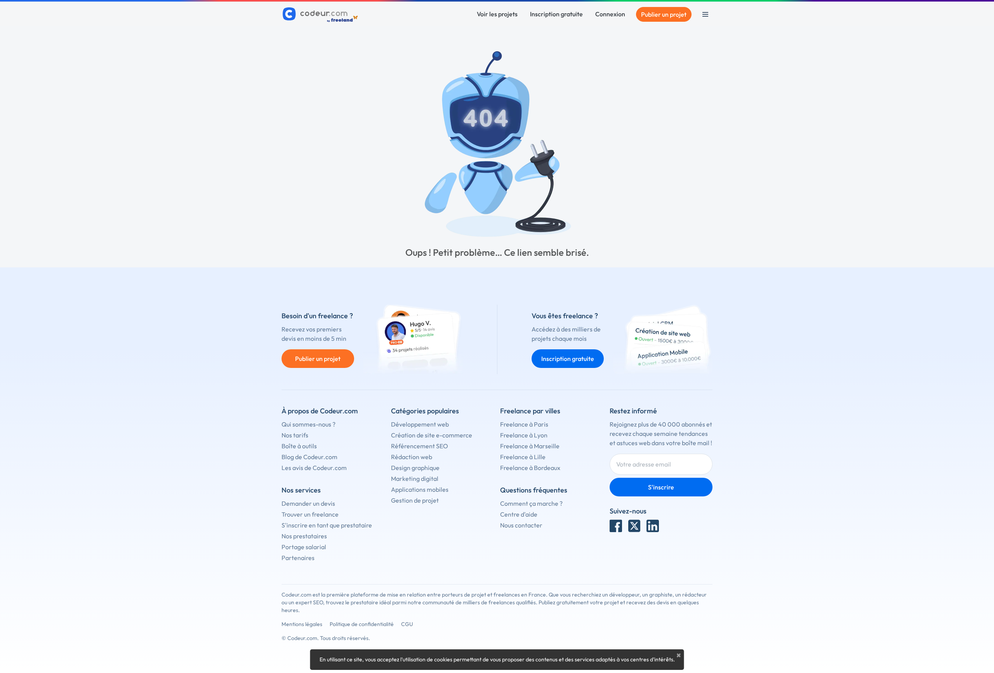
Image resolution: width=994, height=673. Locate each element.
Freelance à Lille (523, 457)
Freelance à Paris (524, 424)
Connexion (610, 14)
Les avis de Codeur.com (314, 468)
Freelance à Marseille (530, 446)
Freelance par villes (530, 410)
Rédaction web (411, 457)
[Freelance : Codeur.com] (321, 14)
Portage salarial (304, 547)
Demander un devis (308, 503)
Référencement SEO (419, 446)
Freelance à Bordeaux (530, 468)
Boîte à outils (299, 446)
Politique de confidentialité (362, 624)
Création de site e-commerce (431, 435)
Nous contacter (521, 525)
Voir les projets (497, 14)
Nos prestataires (304, 536)
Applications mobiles (419, 489)
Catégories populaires (425, 410)
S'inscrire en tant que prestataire (327, 525)
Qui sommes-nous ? (308, 424)
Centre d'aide (518, 514)
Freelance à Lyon (523, 435)
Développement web (420, 424)
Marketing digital (414, 478)
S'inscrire (661, 487)
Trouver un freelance (310, 514)
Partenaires (298, 558)
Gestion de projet (415, 500)
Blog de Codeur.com (309, 457)
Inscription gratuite (556, 14)
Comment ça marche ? (531, 503)
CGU (407, 624)
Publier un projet (663, 14)
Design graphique (415, 468)
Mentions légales (302, 624)
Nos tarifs (295, 435)
